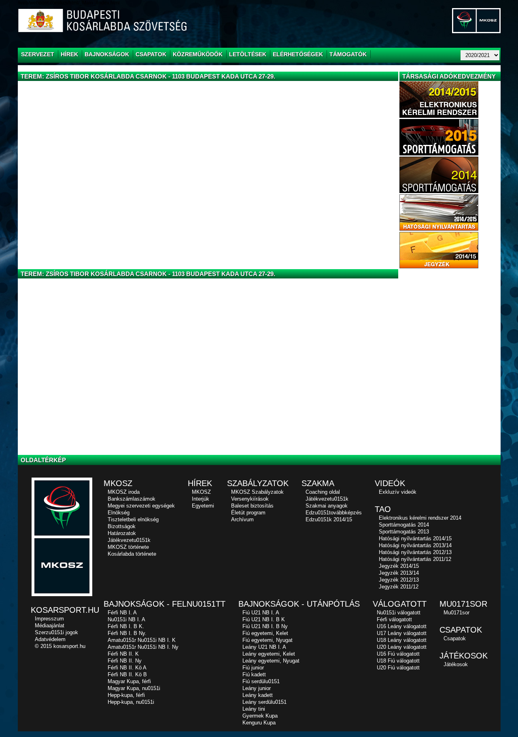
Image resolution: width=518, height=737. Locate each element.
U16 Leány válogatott (402, 626)
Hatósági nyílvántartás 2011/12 (415, 559)
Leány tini (253, 709)
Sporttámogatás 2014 (404, 525)
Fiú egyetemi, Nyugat (267, 640)
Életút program (248, 513)
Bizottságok (122, 526)
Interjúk (200, 499)
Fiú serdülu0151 (261, 681)
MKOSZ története (128, 547)
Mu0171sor (456, 613)
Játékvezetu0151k (129, 540)
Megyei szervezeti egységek (141, 506)
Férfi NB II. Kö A (127, 668)
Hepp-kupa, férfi (126, 695)
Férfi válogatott (394, 619)
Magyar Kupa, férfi (129, 681)
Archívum (242, 519)
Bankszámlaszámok (131, 499)
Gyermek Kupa (260, 716)
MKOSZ (201, 492)
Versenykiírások (250, 499)
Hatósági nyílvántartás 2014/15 (415, 538)
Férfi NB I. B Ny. (127, 633)
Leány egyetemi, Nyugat (270, 661)
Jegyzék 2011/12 (398, 587)
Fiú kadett (254, 674)
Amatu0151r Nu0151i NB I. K (142, 640)
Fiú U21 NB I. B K (263, 619)
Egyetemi (203, 506)
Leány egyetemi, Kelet (268, 654)
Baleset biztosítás (252, 506)
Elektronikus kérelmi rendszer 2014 (420, 518)
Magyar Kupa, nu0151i (134, 688)
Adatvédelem (50, 639)
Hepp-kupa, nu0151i (131, 702)
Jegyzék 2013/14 (399, 573)
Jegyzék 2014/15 (399, 566)
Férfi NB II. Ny (125, 661)
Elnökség (119, 513)
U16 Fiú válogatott (398, 654)
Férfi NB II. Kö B (127, 674)
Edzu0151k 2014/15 (329, 519)
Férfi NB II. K (123, 654)
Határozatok (122, 533)
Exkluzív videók (397, 492)
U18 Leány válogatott (402, 640)
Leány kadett (257, 695)
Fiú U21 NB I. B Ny (265, 626)
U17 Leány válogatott (402, 633)
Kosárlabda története (132, 554)
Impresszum (49, 619)
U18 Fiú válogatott (398, 661)
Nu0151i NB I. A (126, 619)
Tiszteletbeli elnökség (133, 519)
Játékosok (456, 664)
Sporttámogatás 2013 (404, 532)
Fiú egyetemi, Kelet (265, 633)
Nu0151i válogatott (398, 613)
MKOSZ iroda (124, 492)
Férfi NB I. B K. (126, 626)
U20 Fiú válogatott (398, 668)
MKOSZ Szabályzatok (257, 492)
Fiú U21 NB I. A (260, 613)
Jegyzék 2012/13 (399, 580)
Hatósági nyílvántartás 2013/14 (415, 545)
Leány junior (256, 688)
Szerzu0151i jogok (56, 632)
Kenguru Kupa (259, 723)
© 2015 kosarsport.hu (60, 646)
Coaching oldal (323, 492)
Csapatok (455, 638)
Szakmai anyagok (327, 506)
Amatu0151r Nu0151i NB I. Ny (143, 647)
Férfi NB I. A (122, 613)
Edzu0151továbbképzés (334, 513)
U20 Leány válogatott (402, 647)
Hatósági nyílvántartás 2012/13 (415, 552)
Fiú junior (253, 668)
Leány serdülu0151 (264, 702)
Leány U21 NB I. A (264, 647)
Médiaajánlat (49, 625)
